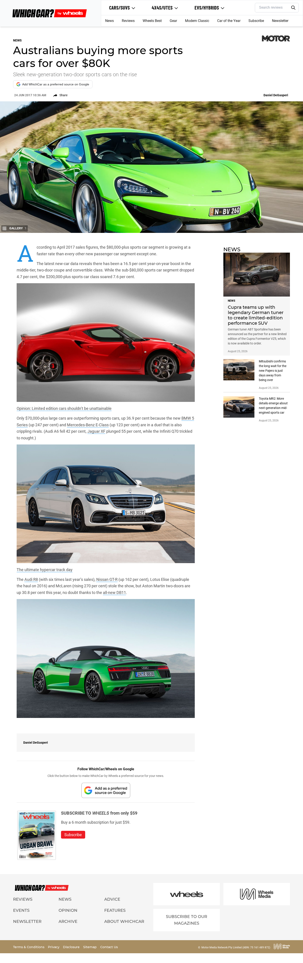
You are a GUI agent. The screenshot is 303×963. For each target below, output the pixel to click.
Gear (173, 21)
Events (21, 910)
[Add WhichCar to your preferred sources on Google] (105, 790)
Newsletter (280, 21)
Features (115, 910)
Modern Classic (197, 21)
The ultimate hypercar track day (45, 569)
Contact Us (109, 947)
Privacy (54, 947)
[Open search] (293, 7)
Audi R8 (31, 579)
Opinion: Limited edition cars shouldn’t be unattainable (64, 408)
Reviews (128, 21)
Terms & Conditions (29, 947)
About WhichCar (124, 921)
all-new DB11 (114, 592)
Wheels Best (152, 21)
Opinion (68, 910)
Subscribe (256, 21)
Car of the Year (228, 21)
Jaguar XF (96, 431)
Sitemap (90, 947)
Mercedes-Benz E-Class (88, 425)
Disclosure (72, 947)
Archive (68, 921)
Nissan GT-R (107, 579)
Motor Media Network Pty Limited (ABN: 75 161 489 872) (235, 947)
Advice (112, 899)
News (109, 21)
